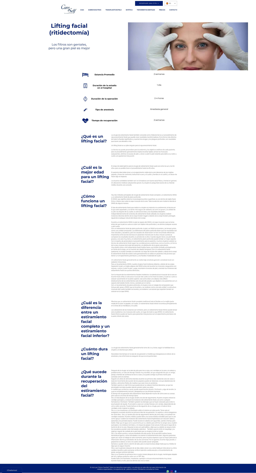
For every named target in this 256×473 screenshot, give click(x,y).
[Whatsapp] (167, 471)
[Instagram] (171, 471)
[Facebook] (175, 471)
